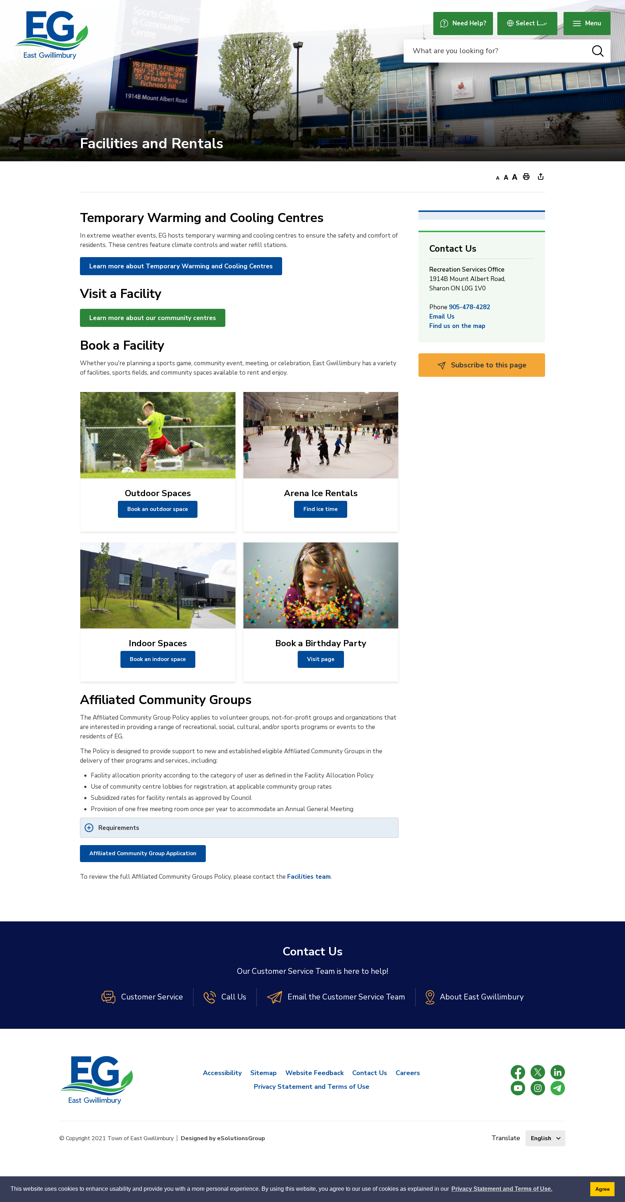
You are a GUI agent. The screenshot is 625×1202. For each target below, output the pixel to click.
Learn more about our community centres (152, 318)
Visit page (321, 659)
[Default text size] (506, 176)
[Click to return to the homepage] (51, 35)
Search (598, 51)
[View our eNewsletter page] (557, 1088)
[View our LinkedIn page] (557, 1072)
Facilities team (309, 877)
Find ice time (320, 509)
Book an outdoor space (157, 509)
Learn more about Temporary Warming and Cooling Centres (181, 266)
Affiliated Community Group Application (142, 853)
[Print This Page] (526, 176)
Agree (602, 1189)
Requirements (118, 828)
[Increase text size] (514, 176)
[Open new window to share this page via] (540, 176)
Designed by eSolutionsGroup (223, 1138)
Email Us (442, 316)
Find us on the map (457, 326)
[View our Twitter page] (538, 1072)
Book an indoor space (158, 659)
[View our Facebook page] (518, 1072)
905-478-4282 (469, 307)
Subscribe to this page (487, 365)
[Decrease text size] (497, 176)
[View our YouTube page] (518, 1088)
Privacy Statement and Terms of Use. (501, 1189)
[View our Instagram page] (538, 1088)
